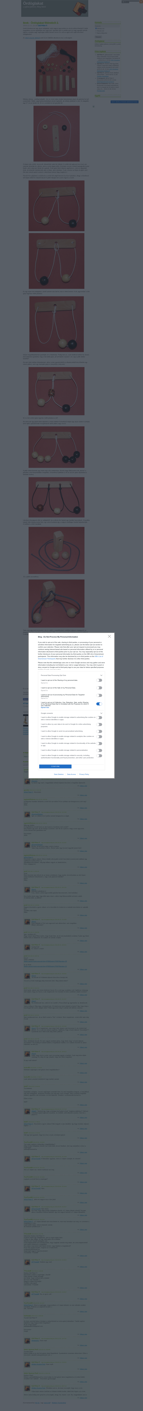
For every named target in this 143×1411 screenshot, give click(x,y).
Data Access (71, 774)
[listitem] (71, 675)
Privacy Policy (84, 774)
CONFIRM (55, 766)
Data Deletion (59, 774)
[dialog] (71, 705)
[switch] (99, 680)
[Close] (110, 637)
